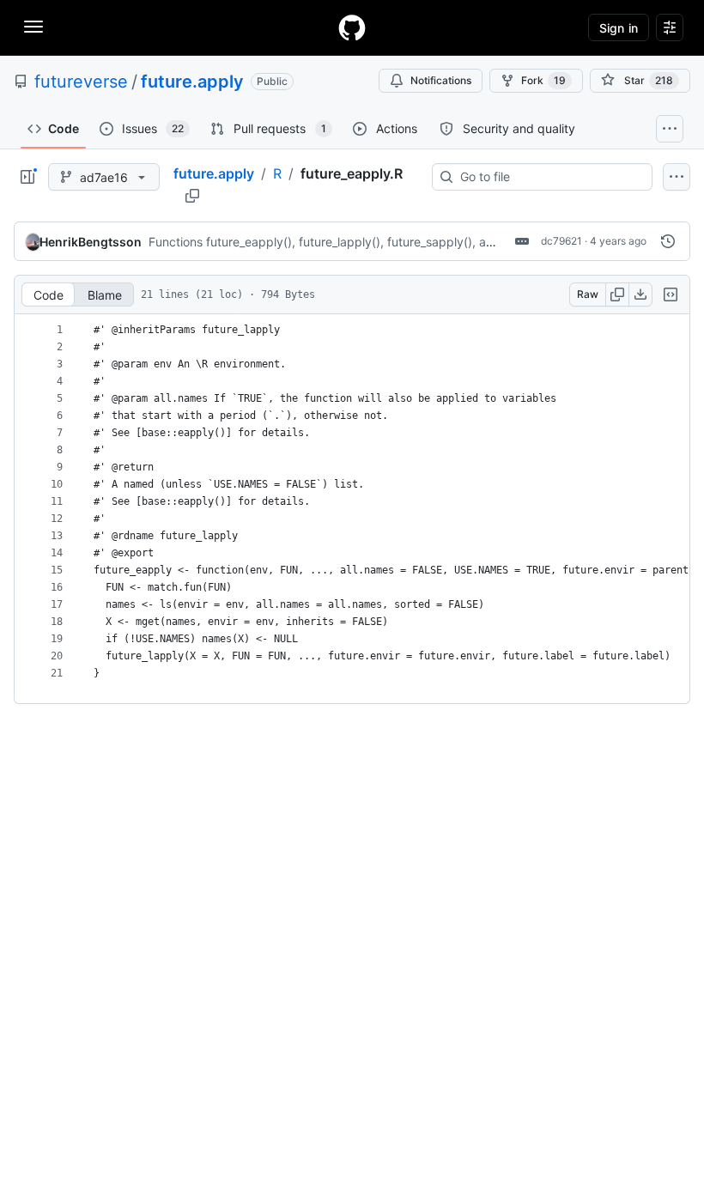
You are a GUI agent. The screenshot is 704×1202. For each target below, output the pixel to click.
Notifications (440, 80)
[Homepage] (352, 27)
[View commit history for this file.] (668, 241)
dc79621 (561, 240)
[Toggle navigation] (33, 26)
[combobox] (549, 177)
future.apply (192, 81)
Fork (543, 80)
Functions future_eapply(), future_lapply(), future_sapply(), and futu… (343, 241)
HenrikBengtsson (90, 241)
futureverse (81, 81)
